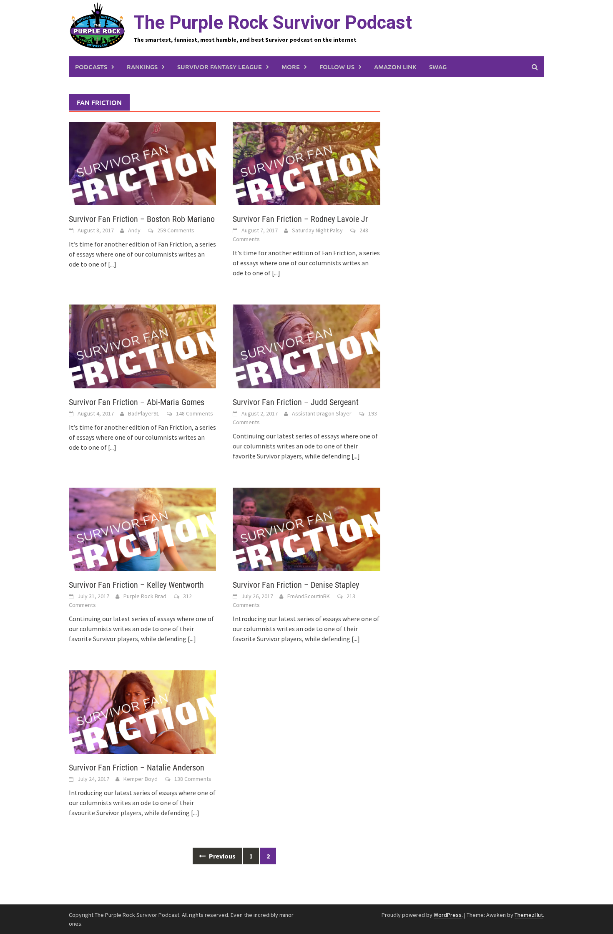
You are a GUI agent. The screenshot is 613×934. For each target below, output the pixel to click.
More (290, 67)
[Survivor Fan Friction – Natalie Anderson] (142, 711)
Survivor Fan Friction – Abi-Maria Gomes (136, 402)
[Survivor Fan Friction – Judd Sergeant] (306, 345)
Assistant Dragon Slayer (322, 413)
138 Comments (192, 779)
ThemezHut (529, 915)
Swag (438, 67)
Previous (222, 856)
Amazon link (395, 67)
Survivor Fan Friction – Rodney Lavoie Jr (300, 219)
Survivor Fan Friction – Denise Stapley (296, 585)
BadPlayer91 (143, 413)
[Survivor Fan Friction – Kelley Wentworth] (142, 528)
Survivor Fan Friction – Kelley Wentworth (136, 585)
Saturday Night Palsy (317, 230)
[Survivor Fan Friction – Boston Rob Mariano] (142, 163)
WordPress (448, 915)
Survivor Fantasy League (219, 67)
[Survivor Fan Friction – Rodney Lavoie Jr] (306, 163)
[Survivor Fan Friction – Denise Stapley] (306, 528)
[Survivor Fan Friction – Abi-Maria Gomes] (142, 345)
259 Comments (175, 230)
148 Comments (194, 413)
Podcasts (91, 67)
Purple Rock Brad (144, 596)
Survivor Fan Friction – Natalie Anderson (136, 768)
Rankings (142, 67)
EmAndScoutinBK (308, 596)
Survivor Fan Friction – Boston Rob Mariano (142, 219)
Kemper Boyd (140, 779)
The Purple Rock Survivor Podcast (272, 22)
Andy (134, 230)
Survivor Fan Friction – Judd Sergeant (296, 402)
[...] (112, 264)
